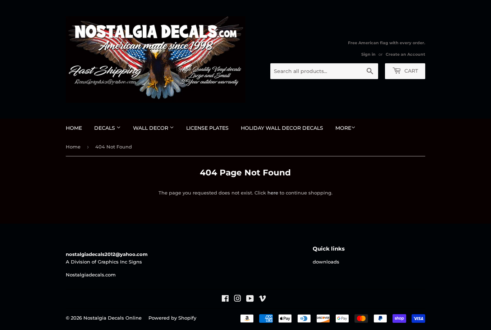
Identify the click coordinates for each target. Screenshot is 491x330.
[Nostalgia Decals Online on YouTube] (250, 299)
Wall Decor (151, 128)
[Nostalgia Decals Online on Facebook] (225, 299)
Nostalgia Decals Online (112, 318)
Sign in (368, 54)
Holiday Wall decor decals (282, 128)
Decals (105, 128)
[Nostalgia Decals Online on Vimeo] (262, 299)
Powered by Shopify (172, 318)
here (272, 193)
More (343, 128)
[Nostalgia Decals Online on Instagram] (237, 299)
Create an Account (405, 54)
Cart (410, 71)
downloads (326, 262)
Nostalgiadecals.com (91, 275)
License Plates (207, 128)
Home (74, 128)
